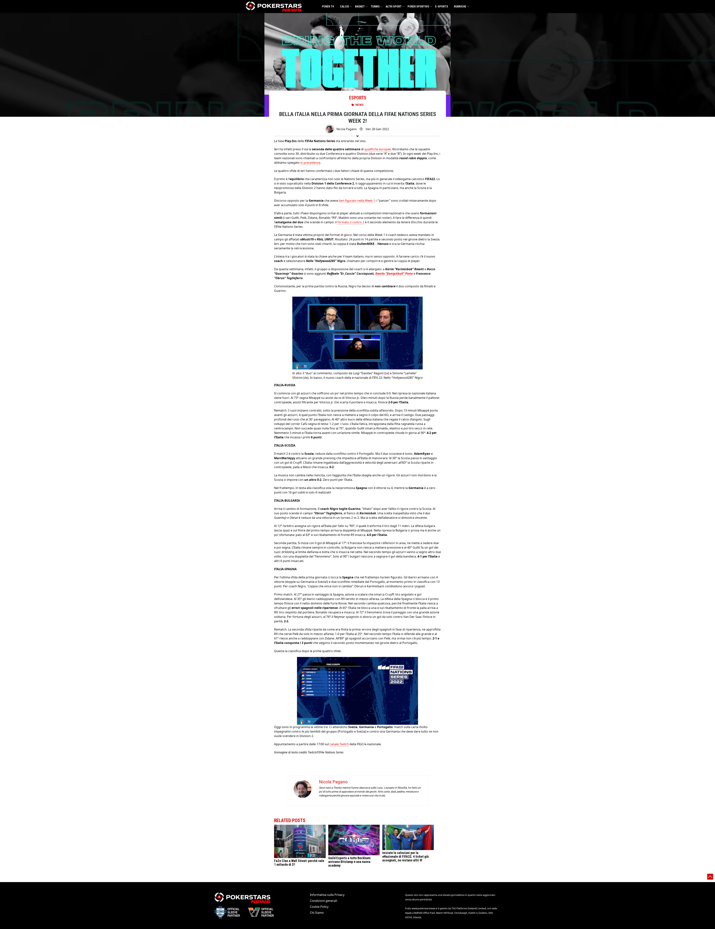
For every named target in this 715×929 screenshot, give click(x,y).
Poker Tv (328, 6)
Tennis (375, 6)
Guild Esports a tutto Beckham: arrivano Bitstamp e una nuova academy (349, 861)
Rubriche (460, 6)
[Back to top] (710, 877)
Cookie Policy (319, 907)
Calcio (344, 6)
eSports (357, 98)
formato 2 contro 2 (350, 222)
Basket (360, 6)
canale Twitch (339, 744)
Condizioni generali (323, 901)
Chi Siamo (317, 913)
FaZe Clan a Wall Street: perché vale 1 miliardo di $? (299, 862)
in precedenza (310, 163)
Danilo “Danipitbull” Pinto (394, 273)
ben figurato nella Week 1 (357, 200)
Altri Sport (394, 6)
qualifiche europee (377, 149)
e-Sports (441, 6)
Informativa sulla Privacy (327, 895)
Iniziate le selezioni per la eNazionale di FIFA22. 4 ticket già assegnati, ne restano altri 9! (405, 856)
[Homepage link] (274, 6)
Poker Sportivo (418, 6)
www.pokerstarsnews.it (424, 908)
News (359, 105)
